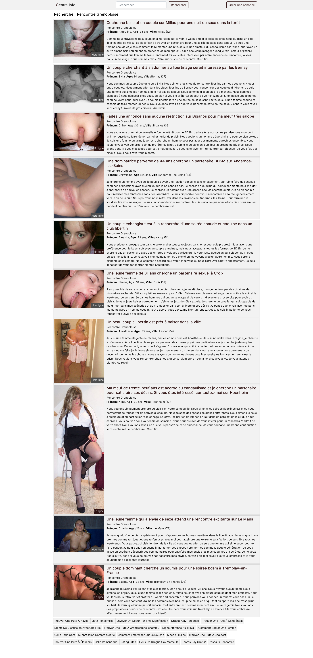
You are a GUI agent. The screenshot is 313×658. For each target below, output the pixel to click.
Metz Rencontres (102, 620)
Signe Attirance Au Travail (178, 628)
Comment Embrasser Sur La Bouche (141, 635)
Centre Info (65, 5)
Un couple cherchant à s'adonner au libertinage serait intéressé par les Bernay (177, 67)
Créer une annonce (242, 5)
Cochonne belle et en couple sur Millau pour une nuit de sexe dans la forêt (173, 22)
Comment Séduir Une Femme (217, 628)
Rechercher (178, 5)
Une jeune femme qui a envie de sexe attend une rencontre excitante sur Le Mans (180, 519)
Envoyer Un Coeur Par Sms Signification (142, 620)
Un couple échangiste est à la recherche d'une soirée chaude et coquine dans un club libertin (179, 226)
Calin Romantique (106, 642)
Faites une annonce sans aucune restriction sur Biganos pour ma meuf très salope (180, 116)
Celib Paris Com (64, 635)
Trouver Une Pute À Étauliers (73, 642)
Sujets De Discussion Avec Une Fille (77, 628)
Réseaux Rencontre (221, 642)
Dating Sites (128, 642)
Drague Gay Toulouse (185, 620)
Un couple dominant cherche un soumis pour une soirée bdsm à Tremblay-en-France (177, 570)
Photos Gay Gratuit (194, 642)
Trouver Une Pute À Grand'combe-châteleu (131, 628)
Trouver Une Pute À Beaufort (207, 635)
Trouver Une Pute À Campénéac (222, 620)
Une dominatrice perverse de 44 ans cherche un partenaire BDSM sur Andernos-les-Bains (180, 163)
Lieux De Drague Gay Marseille (159, 642)
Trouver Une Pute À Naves (71, 620)
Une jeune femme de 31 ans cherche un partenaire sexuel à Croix (165, 273)
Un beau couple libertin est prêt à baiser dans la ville (154, 322)
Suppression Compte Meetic (96, 635)
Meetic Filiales (176, 635)
